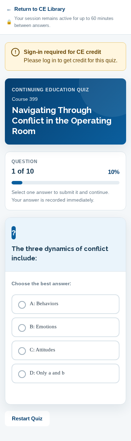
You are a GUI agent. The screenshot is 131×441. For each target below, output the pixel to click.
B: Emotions (43, 326)
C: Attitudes (42, 349)
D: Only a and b (47, 373)
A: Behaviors (44, 303)
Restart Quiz (27, 418)
